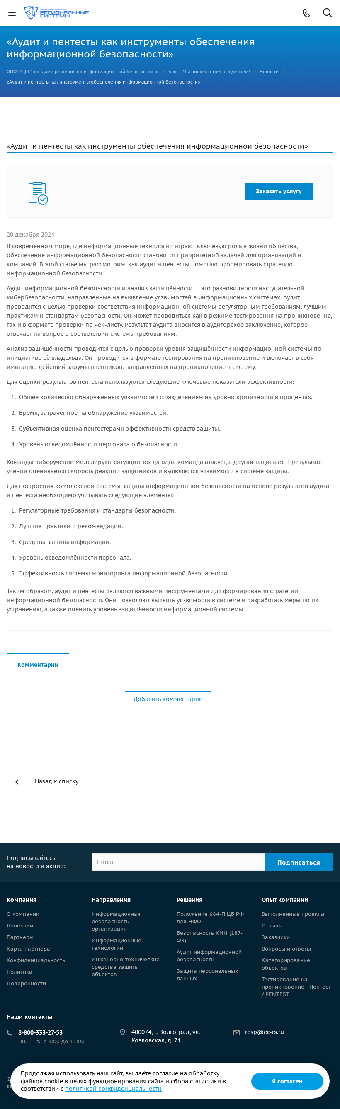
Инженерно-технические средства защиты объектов (126, 967)
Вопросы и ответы (286, 948)
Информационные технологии (116, 944)
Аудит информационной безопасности (209, 956)
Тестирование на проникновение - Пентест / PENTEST (296, 987)
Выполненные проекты (293, 913)
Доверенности (26, 983)
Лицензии (20, 925)
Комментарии (37, 664)
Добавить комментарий (168, 699)
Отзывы (272, 925)
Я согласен (287, 1081)
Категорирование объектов (286, 964)
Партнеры (20, 937)
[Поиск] (327, 13)
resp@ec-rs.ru (264, 1032)
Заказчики (276, 937)
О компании (23, 913)
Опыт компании (285, 899)
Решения (189, 899)
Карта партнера (28, 948)
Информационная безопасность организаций (116, 921)
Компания (21, 899)
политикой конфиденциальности (113, 1088)
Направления (111, 899)
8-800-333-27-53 (40, 1032)
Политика (19, 971)
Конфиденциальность (36, 960)
